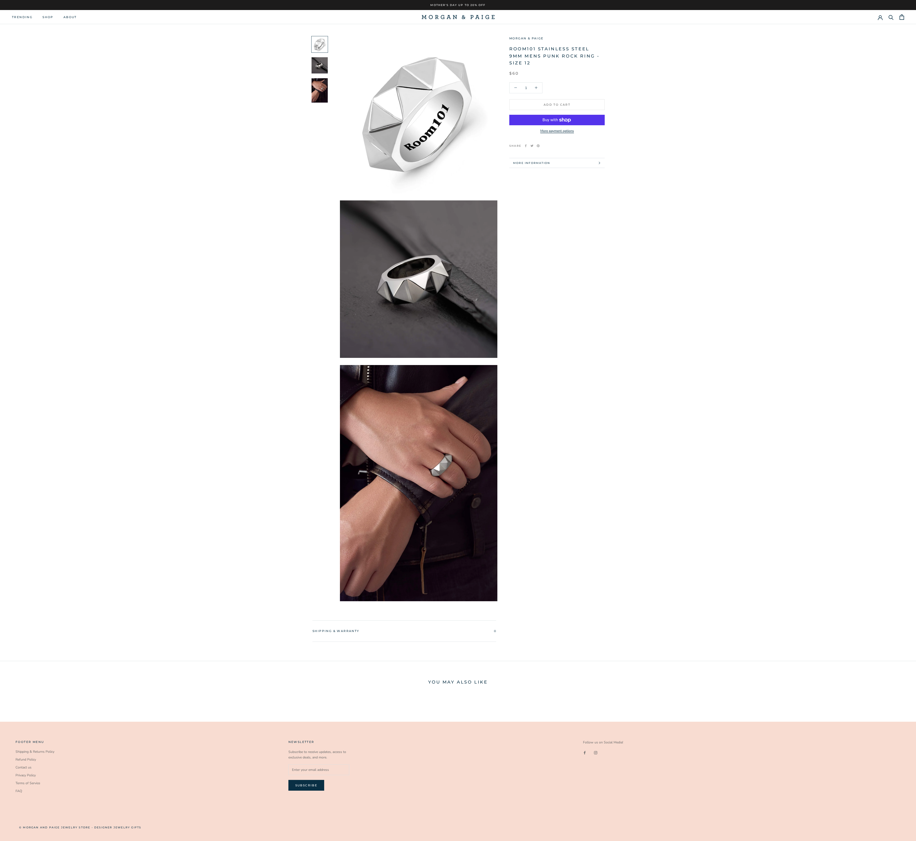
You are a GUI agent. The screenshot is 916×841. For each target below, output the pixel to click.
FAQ (19, 791)
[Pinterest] (538, 145)
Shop (47, 17)
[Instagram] (595, 752)
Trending (22, 17)
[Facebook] (525, 145)
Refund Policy (26, 759)
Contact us (23, 767)
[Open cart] (902, 17)
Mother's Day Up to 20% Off (457, 5)
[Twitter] (532, 145)
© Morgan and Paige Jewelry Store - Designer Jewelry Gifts (80, 827)
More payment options (557, 131)
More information (531, 163)
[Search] (891, 17)
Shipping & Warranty (335, 631)
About (70, 17)
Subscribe (306, 785)
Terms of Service (28, 783)
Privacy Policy (26, 775)
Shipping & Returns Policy (35, 751)
